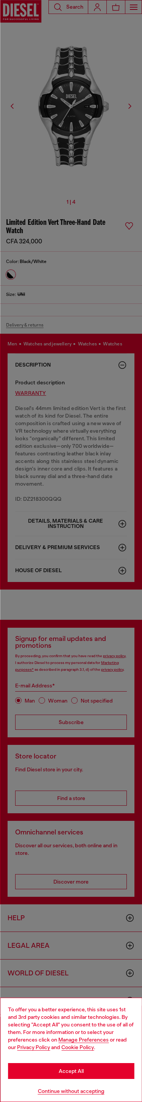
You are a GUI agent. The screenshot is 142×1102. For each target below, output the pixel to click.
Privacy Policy (33, 1047)
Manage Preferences (83, 1040)
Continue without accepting (71, 1091)
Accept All (71, 1071)
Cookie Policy (77, 1047)
